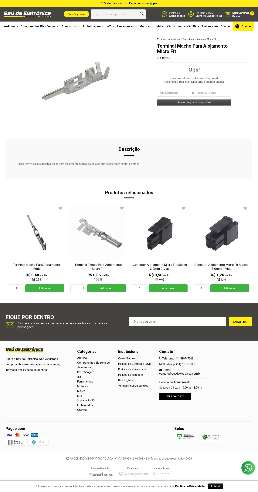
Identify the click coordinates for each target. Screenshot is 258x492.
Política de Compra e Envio (134, 364)
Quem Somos (126, 358)
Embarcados (85, 405)
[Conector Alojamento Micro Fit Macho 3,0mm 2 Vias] (160, 248)
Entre (199, 15)
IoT (79, 377)
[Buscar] (141, 14)
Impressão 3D (86, 400)
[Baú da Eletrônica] (27, 14)
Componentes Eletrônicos (93, 362)
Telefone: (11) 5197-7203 (177, 358)
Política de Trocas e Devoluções (130, 377)
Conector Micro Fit (206, 39)
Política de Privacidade (132, 369)
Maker (81, 391)
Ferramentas (85, 381)
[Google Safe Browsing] (210, 437)
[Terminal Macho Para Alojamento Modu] (36, 248)
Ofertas (82, 410)
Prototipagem (85, 372)
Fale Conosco (175, 396)
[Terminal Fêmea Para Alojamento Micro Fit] (98, 248)
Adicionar (45, 288)
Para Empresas (76, 14)
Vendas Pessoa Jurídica (133, 385)
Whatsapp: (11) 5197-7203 (178, 364)
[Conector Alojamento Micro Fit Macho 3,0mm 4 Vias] (221, 248)
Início (163, 39)
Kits (79, 395)
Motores (82, 386)
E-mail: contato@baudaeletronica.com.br (180, 371)
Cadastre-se (214, 15)
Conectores (188, 39)
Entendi (215, 486)
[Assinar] (241, 321)
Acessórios (174, 39)
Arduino (82, 358)
